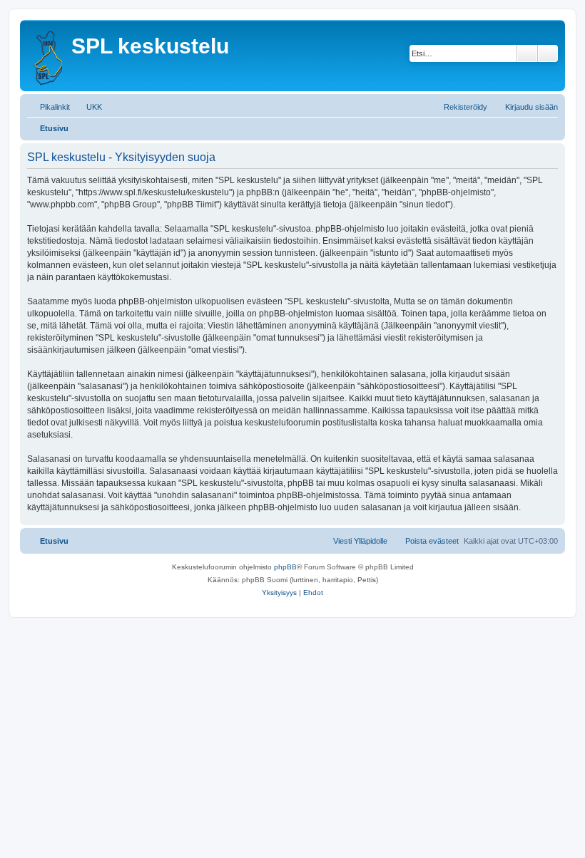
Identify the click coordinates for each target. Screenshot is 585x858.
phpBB (285, 567)
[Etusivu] (47, 56)
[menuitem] (87, 106)
